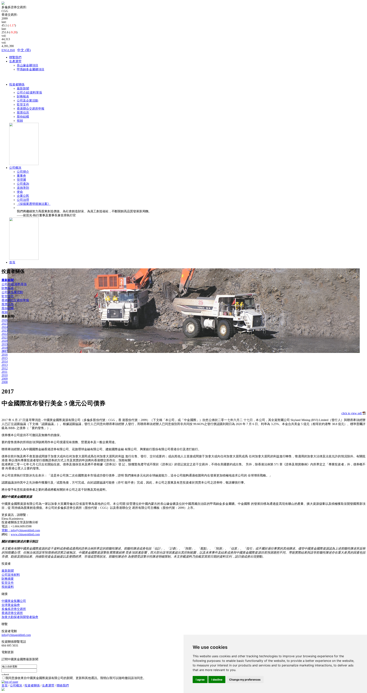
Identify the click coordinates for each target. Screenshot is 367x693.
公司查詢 (23, 183)
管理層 (21, 179)
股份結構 (23, 116)
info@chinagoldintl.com (16, 635)
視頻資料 (8, 586)
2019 (5, 344)
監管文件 (23, 104)
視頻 (20, 120)
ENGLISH (8, 50)
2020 (5, 340)
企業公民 (23, 195)
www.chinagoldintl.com (25, 534)
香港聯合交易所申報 (30, 108)
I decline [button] (216, 679)
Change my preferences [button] (245, 679)
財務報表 (23, 96)
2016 (5, 354)
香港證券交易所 (12, 613)
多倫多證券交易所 (14, 609)
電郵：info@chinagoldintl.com (21, 530)
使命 (20, 191)
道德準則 (23, 187)
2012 (5, 368)
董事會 (21, 175)
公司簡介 (23, 171)
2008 (5, 382)
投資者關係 (16, 84)
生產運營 (15, 61)
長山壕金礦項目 (27, 65)
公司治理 (23, 199)
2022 (5, 334)
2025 (5, 323)
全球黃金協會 (11, 605)
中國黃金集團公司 (14, 601)
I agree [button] (200, 679)
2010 (5, 375)
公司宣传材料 (11, 574)
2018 (5, 347)
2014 (5, 361)
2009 (5, 378)
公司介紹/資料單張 (29, 92)
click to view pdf (351, 413)
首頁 (12, 262)
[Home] (3, 3)
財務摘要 (8, 578)
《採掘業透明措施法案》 (33, 203)
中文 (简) (24, 50)
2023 (5, 330)
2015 (5, 358)
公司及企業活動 (27, 100)
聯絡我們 (63, 685)
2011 (4, 371)
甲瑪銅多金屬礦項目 (30, 69)
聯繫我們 (15, 57)
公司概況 (15, 167)
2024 (5, 327)
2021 (5, 337)
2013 (5, 364)
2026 (5, 320)
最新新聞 (23, 88)
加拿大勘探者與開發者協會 (20, 617)
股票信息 (23, 112)
